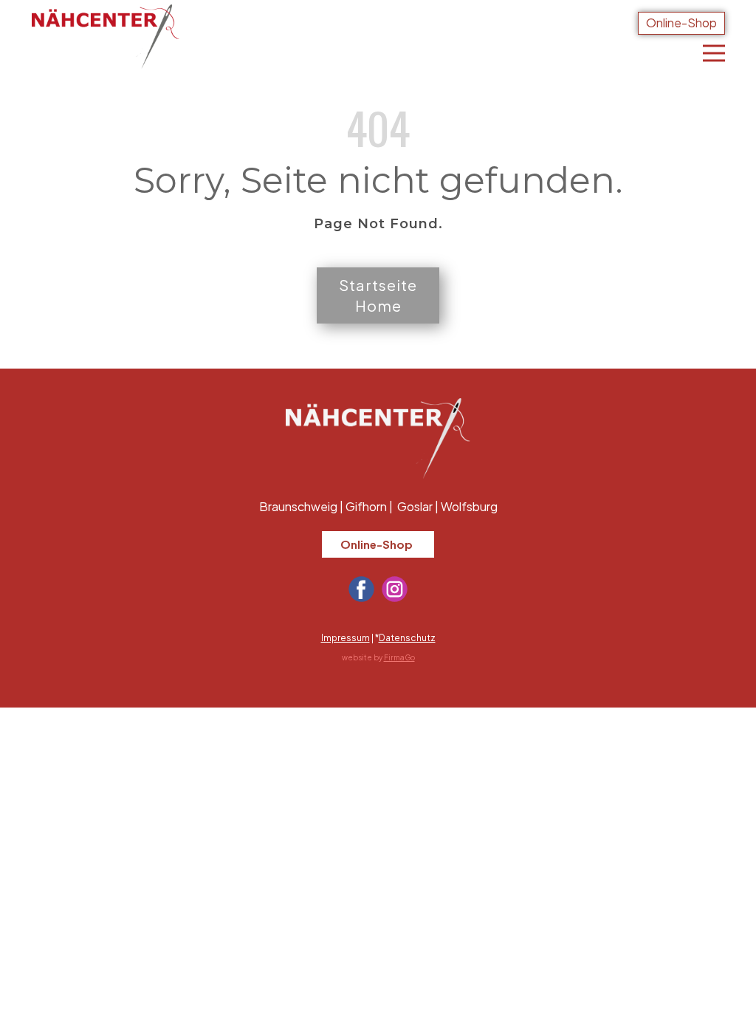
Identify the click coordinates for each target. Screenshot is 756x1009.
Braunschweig (298, 506)
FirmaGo (399, 657)
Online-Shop (681, 22)
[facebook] (361, 589)
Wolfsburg (469, 506)
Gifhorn (366, 506)
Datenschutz (407, 637)
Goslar (415, 506)
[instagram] (395, 589)
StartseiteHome (378, 295)
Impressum (345, 637)
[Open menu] (714, 53)
